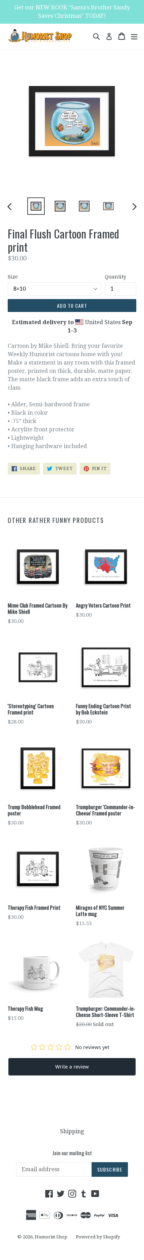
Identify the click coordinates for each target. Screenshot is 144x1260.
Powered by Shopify (98, 1236)
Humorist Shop (51, 1236)
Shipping (72, 1131)
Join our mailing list (72, 1153)
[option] (36, 206)
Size (13, 277)
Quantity (115, 277)
